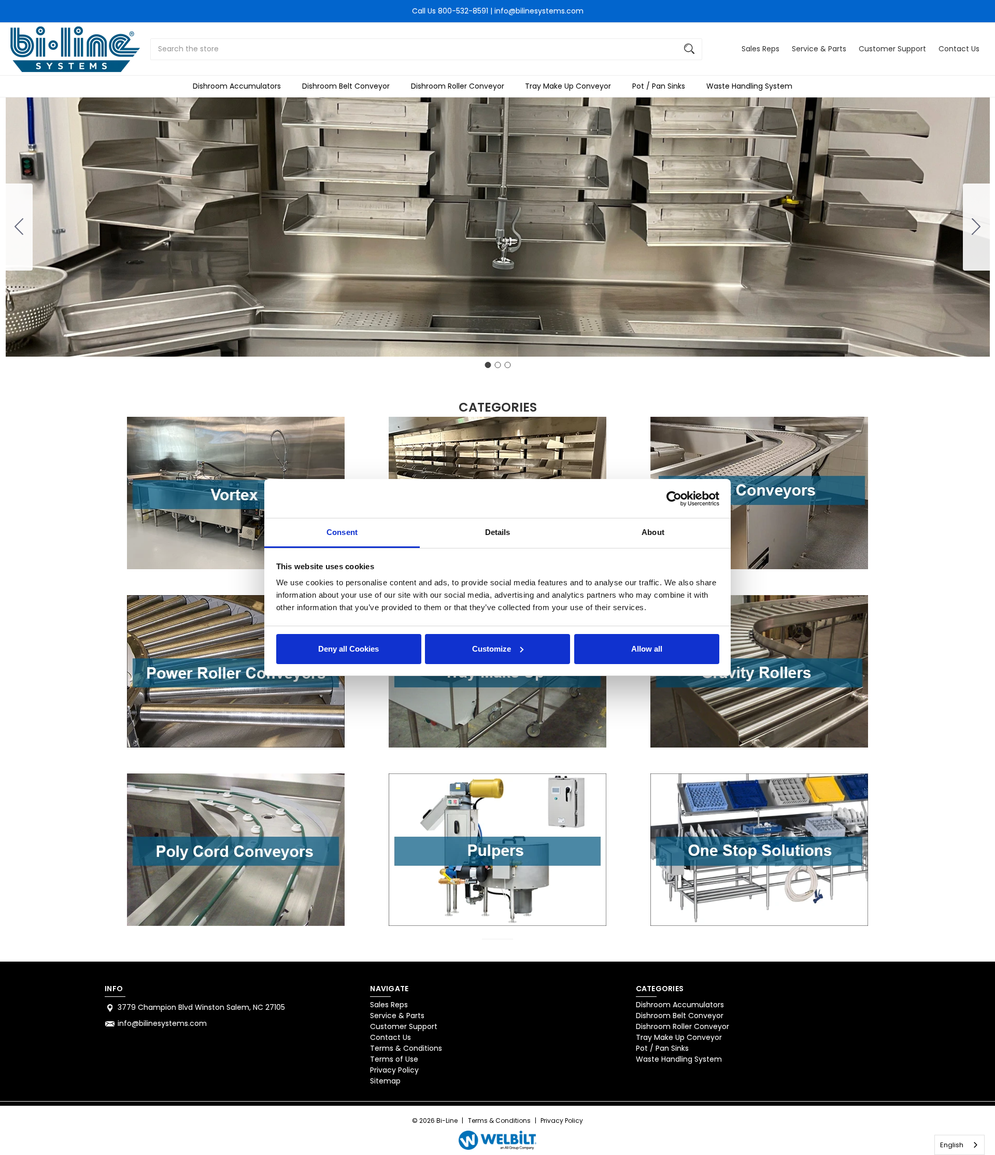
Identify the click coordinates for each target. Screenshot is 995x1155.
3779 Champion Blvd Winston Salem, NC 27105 (201, 1007)
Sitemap (385, 1081)
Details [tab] (497, 532)
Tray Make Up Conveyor (568, 86)
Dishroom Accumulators (237, 86)
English (951, 1145)
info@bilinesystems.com (162, 1023)
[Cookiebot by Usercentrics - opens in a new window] (674, 498)
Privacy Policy (394, 1070)
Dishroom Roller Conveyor (457, 86)
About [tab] (653, 532)
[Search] (689, 49)
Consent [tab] (342, 532)
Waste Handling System (749, 86)
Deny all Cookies (348, 648)
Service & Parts (819, 49)
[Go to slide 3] (19, 227)
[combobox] (959, 1145)
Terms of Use (394, 1059)
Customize (491, 648)
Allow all (646, 648)
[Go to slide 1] (488, 365)
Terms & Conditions (406, 1048)
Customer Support (892, 49)
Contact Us (959, 49)
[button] (235, 493)
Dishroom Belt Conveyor (346, 86)
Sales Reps (760, 49)
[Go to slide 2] (976, 227)
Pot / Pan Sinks (658, 86)
